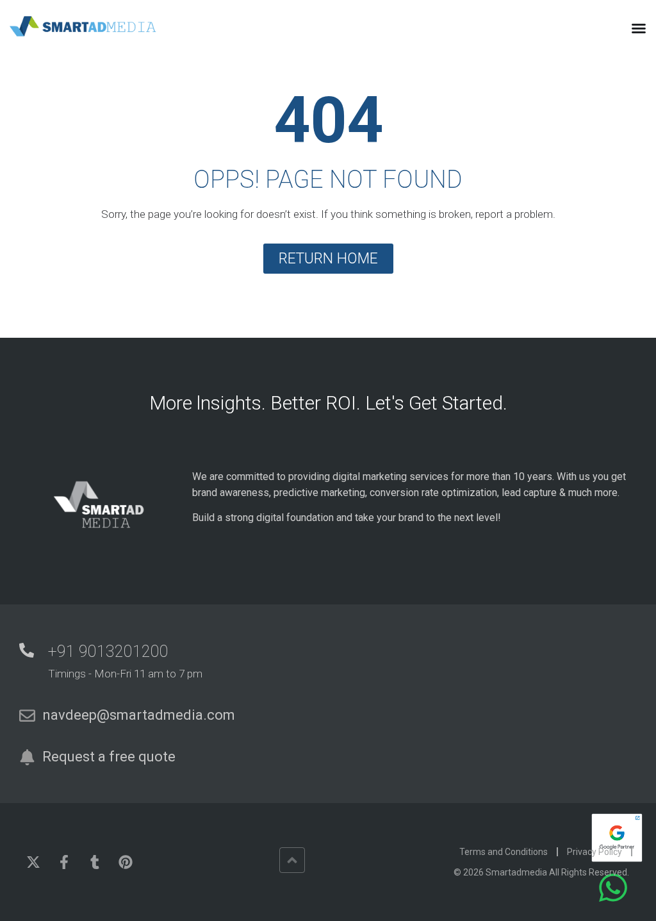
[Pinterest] (125, 862)
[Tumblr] (95, 862)
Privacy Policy (594, 852)
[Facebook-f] (64, 862)
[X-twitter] (33, 862)
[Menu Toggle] (638, 28)
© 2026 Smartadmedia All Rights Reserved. (541, 872)
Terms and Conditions (503, 852)
